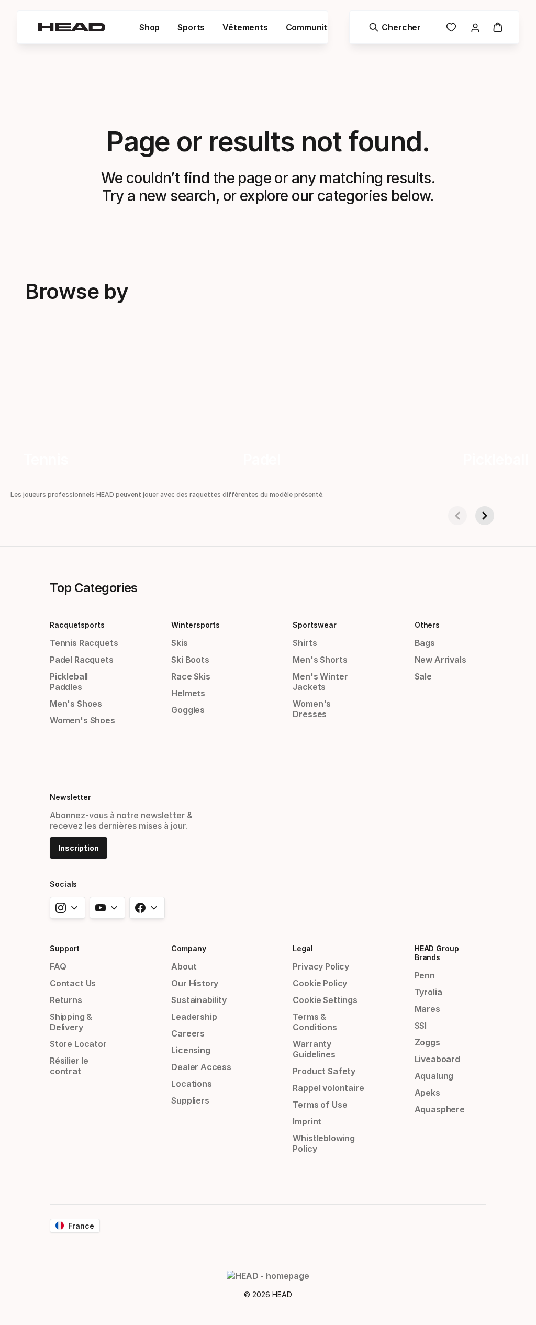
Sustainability (199, 1000)
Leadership (194, 1016)
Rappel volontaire (328, 1088)
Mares (427, 1009)
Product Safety (324, 1071)
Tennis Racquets (84, 643)
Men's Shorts (320, 659)
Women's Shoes (82, 720)
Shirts (305, 643)
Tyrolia (428, 992)
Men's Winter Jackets (320, 681)
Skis (179, 643)
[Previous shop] (457, 515)
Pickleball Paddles (69, 681)
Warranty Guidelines (314, 1049)
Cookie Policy (320, 983)
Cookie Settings (325, 1000)
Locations (191, 1083)
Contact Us (73, 983)
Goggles (188, 710)
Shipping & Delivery (71, 1021)
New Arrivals (440, 659)
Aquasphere (440, 1109)
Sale (423, 676)
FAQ (58, 966)
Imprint (307, 1121)
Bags (425, 643)
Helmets (188, 693)
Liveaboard (437, 1059)
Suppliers (190, 1100)
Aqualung (434, 1076)
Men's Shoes (76, 703)
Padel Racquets (82, 659)
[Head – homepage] (71, 27)
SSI (421, 1025)
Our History (194, 983)
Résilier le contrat (69, 1065)
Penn (425, 975)
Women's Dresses (312, 708)
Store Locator (78, 1044)
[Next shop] (484, 515)
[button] (149, 27)
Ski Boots (190, 659)
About (183, 966)
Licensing (190, 1050)
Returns (66, 1000)
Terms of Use (320, 1104)
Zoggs (427, 1042)
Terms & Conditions (315, 1021)
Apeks (427, 1092)
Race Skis (190, 676)
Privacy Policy (321, 966)
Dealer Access (201, 1067)
